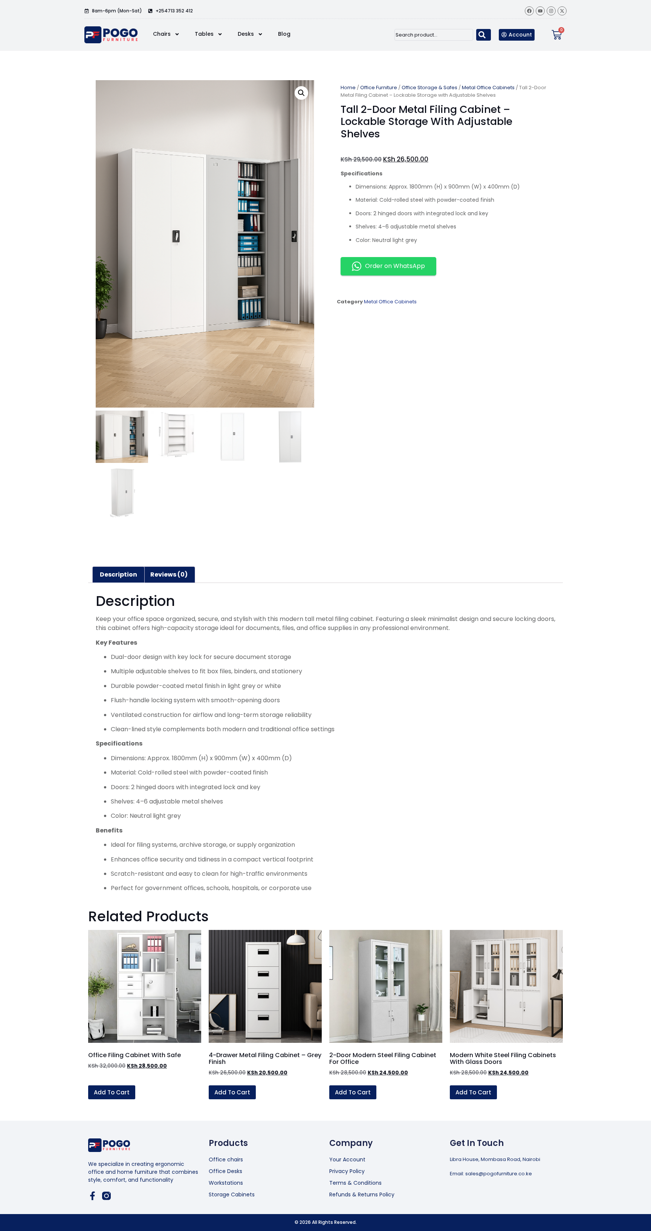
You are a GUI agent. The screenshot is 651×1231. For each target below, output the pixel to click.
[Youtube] (540, 10)
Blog (284, 34)
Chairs (162, 34)
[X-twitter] (562, 10)
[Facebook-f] (92, 1195)
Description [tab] (118, 574)
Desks (246, 34)
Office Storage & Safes (429, 87)
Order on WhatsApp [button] (395, 266)
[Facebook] (529, 10)
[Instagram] (551, 10)
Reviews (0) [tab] (169, 574)
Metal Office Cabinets (488, 87)
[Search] (483, 35)
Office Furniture (378, 87)
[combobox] (433, 35)
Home (348, 87)
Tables (204, 34)
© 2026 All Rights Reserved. (326, 1222)
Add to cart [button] (112, 1092)
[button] (301, 93)
